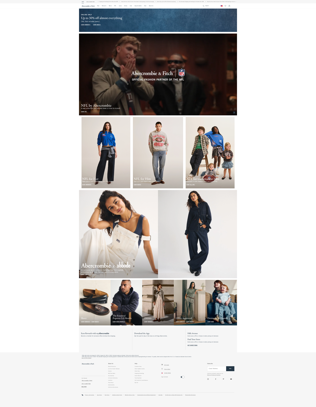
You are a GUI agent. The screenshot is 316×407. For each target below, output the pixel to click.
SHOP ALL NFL (190, 184)
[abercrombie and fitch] (88, 6)
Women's (104, 5)
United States (167, 373)
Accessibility (111, 375)
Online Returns (138, 375)
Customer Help (138, 366)
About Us (151, 5)
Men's (110, 5)
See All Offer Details (86, 358)
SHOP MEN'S (97, 24)
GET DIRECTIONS (192, 345)
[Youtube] (231, 379)
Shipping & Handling (139, 373)
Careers (110, 371)
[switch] (161, 376)
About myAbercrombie (140, 368)
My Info (136, 382)
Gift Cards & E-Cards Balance (141, 380)
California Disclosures (113, 387)
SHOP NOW (84, 274)
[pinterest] (223, 379)
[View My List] (225, 6)
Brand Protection (112, 366)
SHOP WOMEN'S (85, 24)
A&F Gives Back (111, 373)
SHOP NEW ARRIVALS (119, 321)
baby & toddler (138, 5)
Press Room (110, 382)
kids (131, 5)
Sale (145, 5)
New (98, 5)
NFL (115, 5)
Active (125, 5)
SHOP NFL (84, 111)
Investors (110, 380)
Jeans (120, 5)
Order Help (137, 371)
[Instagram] (208, 379)
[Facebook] (216, 379)
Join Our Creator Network (114, 368)
